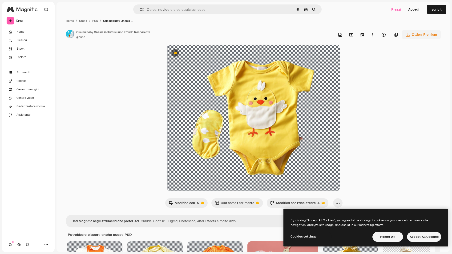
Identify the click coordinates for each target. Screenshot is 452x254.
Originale (197, 53)
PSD (95, 21)
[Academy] (19, 244)
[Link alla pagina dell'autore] (70, 35)
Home (70, 21)
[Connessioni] (10, 244)
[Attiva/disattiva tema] (27, 244)
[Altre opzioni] (372, 34)
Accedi (413, 9)
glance (80, 37)
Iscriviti (437, 9)
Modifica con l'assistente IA (295, 204)
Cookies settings (303, 236)
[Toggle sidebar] (46, 9)
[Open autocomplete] (139, 9)
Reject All (387, 237)
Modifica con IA (184, 204)
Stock (83, 21)
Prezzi (396, 9)
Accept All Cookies (424, 237)
